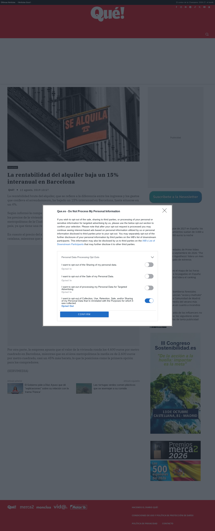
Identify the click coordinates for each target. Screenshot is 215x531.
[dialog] (107, 265)
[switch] (149, 264)
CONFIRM (84, 314)
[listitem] (107, 257)
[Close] (165, 211)
